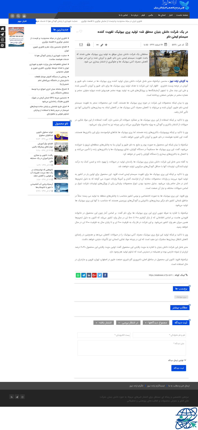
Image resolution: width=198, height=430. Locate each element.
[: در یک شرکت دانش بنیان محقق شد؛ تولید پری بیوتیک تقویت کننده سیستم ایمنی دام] (81, 45)
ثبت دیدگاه (179, 368)
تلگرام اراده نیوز (136, 385)
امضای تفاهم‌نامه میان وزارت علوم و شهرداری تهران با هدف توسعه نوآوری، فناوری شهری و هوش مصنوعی (49, 68)
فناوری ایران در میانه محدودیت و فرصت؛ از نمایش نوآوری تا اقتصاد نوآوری (122, 21)
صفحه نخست (182, 15)
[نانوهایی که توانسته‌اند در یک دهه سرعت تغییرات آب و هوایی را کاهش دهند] (49, 175)
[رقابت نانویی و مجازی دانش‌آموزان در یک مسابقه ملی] (49, 160)
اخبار (171, 15)
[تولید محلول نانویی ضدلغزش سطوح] (49, 135)
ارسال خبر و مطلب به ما (178, 385)
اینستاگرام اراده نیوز (156, 385)
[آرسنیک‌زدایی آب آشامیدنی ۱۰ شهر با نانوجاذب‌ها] (49, 187)
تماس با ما (123, 15)
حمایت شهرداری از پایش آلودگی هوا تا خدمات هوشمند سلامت (62, 21)
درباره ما (134, 15)
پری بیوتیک (181, 297)
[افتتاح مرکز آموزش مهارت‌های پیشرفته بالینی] (49, 147)
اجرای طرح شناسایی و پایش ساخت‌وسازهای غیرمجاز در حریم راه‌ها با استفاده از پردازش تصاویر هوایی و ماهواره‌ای (49, 110)
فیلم (143, 15)
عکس (150, 15)
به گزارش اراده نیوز (179, 81)
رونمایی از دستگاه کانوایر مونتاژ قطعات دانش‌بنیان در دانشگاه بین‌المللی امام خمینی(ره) (52, 80)
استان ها (162, 15)
